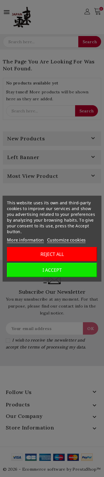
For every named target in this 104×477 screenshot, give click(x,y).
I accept (52, 270)
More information (25, 240)
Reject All (52, 254)
